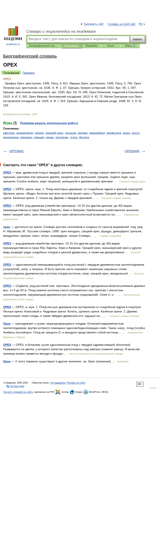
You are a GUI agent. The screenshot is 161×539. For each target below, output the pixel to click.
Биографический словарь (43, 45)
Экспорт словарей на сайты (18, 392)
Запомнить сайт (94, 24)
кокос (126, 132)
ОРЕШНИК (132, 151)
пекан (50, 137)
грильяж (70, 132)
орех (6, 226)
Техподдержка (57, 382)
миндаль (26, 137)
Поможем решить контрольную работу (49, 123)
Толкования (71, 45)
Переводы (91, 45)
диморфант (97, 132)
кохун (135, 132)
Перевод (29, 72)
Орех (7, 323)
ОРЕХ (7, 172)
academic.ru (13, 44)
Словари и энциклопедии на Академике (61, 31)
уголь (73, 137)
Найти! (137, 39)
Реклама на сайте (76, 382)
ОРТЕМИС (16, 151)
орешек (39, 137)
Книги (110, 45)
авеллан (9, 132)
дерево (83, 132)
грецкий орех (54, 132)
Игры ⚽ (130, 45)
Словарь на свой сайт (122, 24)
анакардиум (24, 132)
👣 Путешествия (15, 386)
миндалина (11, 137)
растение (62, 137)
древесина (113, 132)
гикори (39, 132)
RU (141, 24)
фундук (84, 137)
